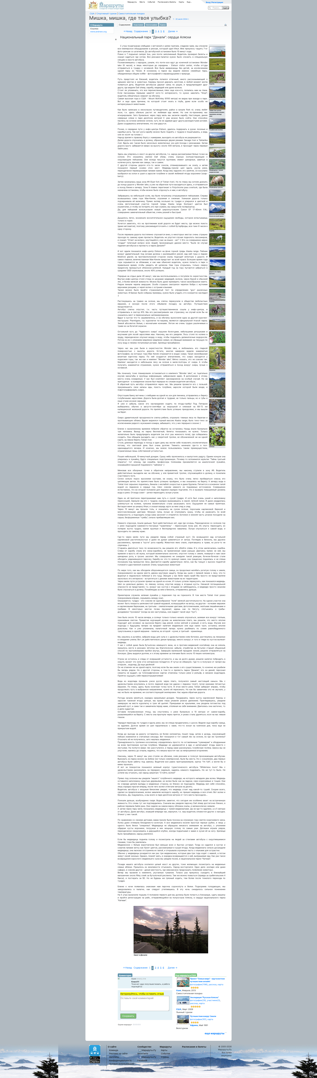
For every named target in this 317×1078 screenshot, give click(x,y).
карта (220, 984)
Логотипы (114, 1057)
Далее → (173, 31)
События (151, 2)
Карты (181, 2)
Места (142, 2)
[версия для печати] (225, 24)
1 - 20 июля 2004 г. (181, 19)
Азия (178, 990)
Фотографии (151, 25)
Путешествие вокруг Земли (203, 1016)
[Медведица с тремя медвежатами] (217, 164)
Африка (194, 1025)
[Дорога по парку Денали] (217, 265)
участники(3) (213, 1000)
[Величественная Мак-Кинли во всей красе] (217, 208)
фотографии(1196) (199, 984)
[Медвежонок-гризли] (217, 310)
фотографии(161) (198, 1019)
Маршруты (132, 2)
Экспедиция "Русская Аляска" (204, 997)
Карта (162, 25)
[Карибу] (217, 77)
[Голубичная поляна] (217, 124)
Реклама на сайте (118, 1053)
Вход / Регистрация (214, 2)
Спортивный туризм (106, 13)
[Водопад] (217, 411)
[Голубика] (217, 337)
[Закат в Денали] (171, 929)
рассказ (213, 984)
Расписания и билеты (194, 1046)
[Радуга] (217, 138)
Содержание (125, 25)
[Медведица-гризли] (217, 180)
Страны (165, 1057)
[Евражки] (217, 358)
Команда (113, 1050)
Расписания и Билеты (167, 2)
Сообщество (144, 1046)
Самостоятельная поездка (131, 13)
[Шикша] (217, 436)
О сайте (112, 1046)
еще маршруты (214, 1033)
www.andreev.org (98, 31)
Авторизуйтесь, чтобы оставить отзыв (142, 993)
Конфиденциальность (120, 1060)
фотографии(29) (198, 1000)
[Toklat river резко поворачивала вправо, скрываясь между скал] (217, 104)
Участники (138, 25)
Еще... (189, 2)
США (92, 13)
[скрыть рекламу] (115, 39)
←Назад (128, 31)
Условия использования (121, 1064)
